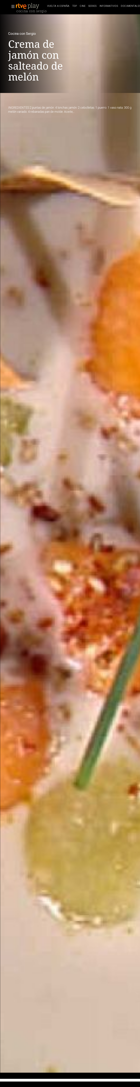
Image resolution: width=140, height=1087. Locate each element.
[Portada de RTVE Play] (28, 6)
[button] (12, 6)
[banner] (31, 6)
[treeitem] (58, 6)
